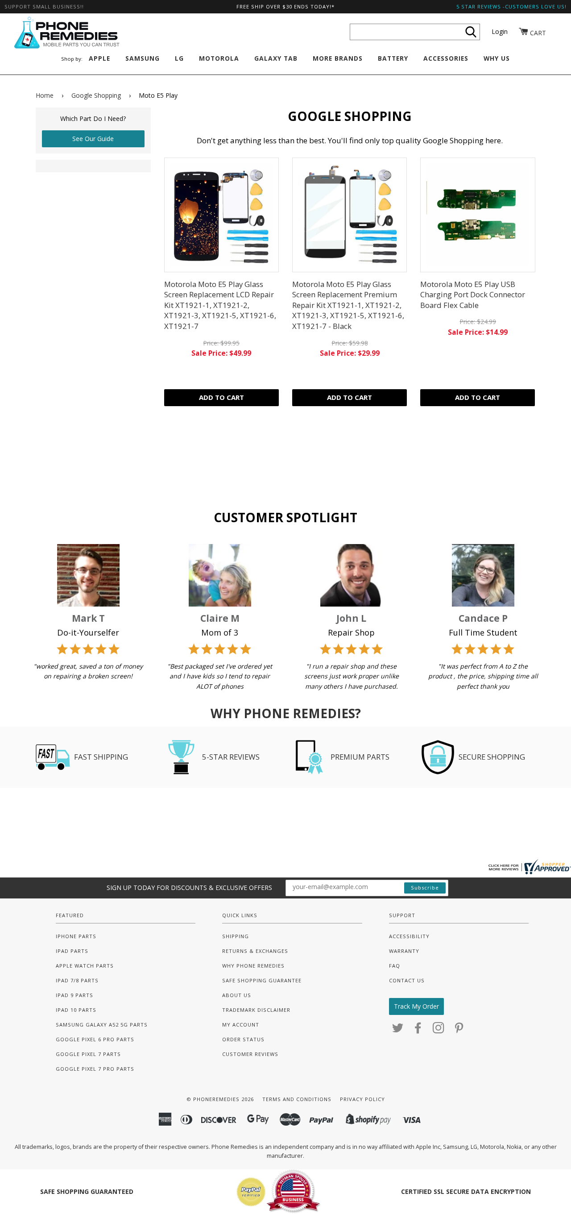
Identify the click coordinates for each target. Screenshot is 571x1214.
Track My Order (416, 1006)
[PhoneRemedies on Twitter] (398, 1030)
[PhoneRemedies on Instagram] (439, 1030)
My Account (240, 1024)
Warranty (404, 951)
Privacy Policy (362, 1099)
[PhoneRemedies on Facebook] (418, 1030)
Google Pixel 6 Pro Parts (95, 1039)
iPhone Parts (76, 936)
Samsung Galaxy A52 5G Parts (102, 1024)
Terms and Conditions (296, 1099)
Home (45, 95)
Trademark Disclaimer (256, 1009)
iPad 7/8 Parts (77, 980)
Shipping (235, 936)
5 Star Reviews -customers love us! (511, 6)
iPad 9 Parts (74, 995)
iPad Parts (72, 951)
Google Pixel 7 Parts (88, 1054)
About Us (236, 995)
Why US (497, 58)
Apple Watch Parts (85, 965)
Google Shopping (96, 95)
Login (500, 31)
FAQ (394, 965)
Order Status (243, 1039)
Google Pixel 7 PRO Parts (95, 1068)
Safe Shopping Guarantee (262, 980)
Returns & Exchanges (255, 951)
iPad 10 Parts (76, 1009)
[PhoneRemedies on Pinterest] (459, 1030)
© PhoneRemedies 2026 (220, 1099)
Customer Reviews (250, 1054)
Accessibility (409, 936)
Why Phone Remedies (253, 965)
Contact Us (407, 980)
